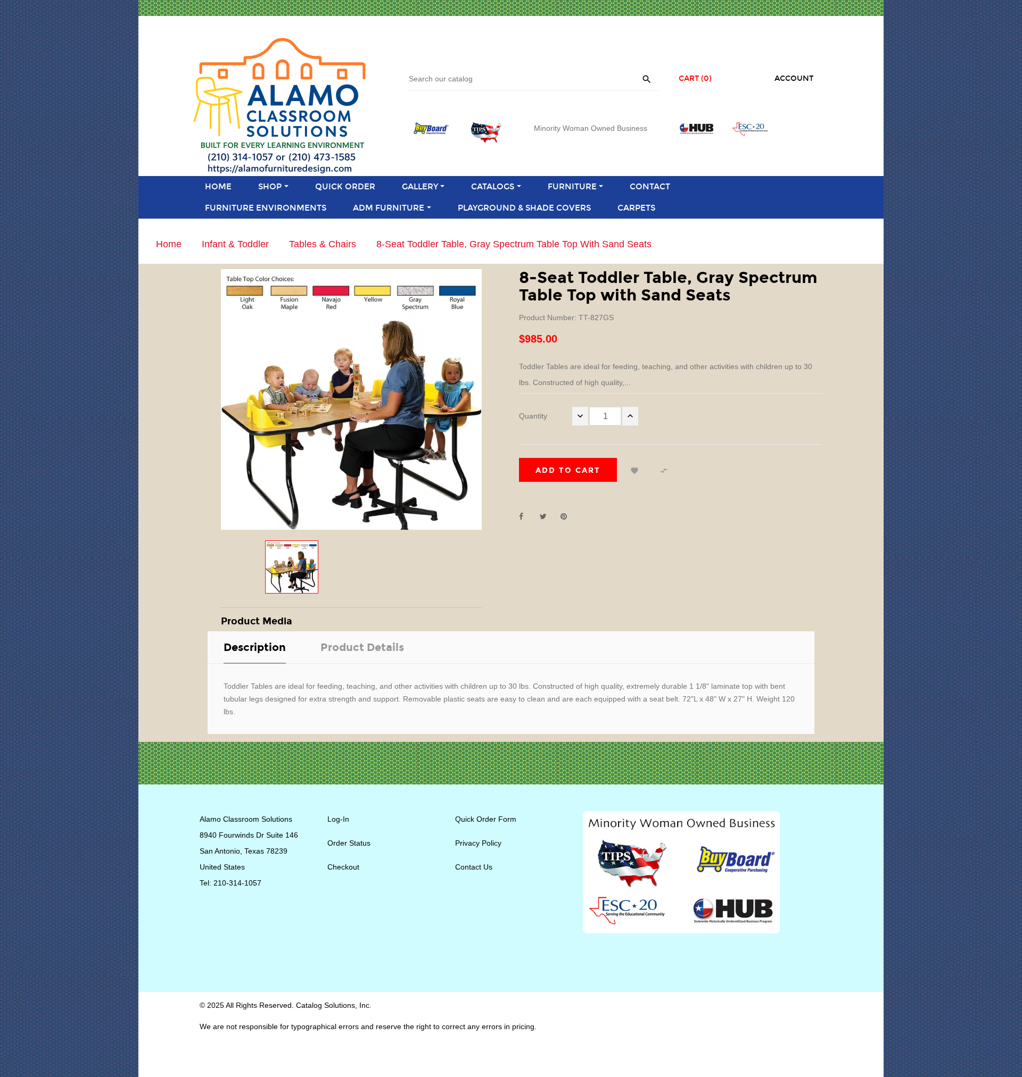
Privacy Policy (478, 843)
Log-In (338, 819)
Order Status (348, 843)
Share (527, 516)
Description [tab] (255, 647)
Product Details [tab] (362, 647)
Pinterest (568, 516)
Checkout (343, 867)
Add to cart (567, 470)
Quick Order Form (485, 819)
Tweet (548, 516)
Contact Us (473, 867)
